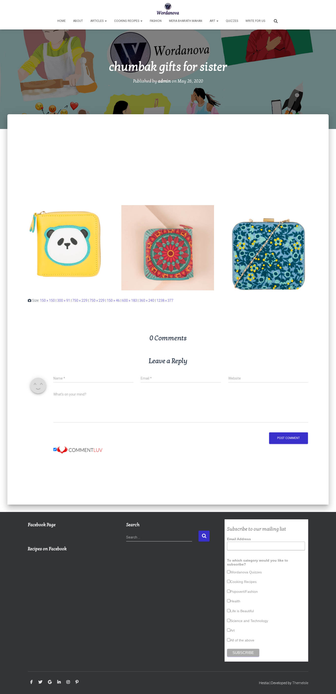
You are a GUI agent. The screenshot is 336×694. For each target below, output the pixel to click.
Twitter (40, 682)
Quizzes (232, 21)
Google (50, 682)
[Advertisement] (168, 151)
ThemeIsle (300, 683)
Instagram (68, 682)
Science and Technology (249, 621)
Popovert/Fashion (244, 592)
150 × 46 (113, 300)
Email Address (239, 539)
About (78, 21)
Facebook (31, 682)
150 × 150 (47, 300)
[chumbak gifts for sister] (168, 247)
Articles (97, 21)
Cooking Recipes (127, 21)
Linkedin (59, 682)
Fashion (156, 21)
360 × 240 (146, 300)
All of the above (242, 640)
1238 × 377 (164, 300)
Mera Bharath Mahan (185, 21)
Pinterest (77, 682)
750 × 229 (79, 300)
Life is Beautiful (242, 611)
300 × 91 (63, 300)
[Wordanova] (168, 8)
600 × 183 (129, 300)
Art (213, 21)
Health (235, 601)
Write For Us (255, 21)
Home (61, 21)
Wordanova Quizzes (246, 572)
